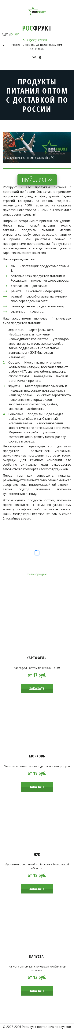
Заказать (37, 688)
